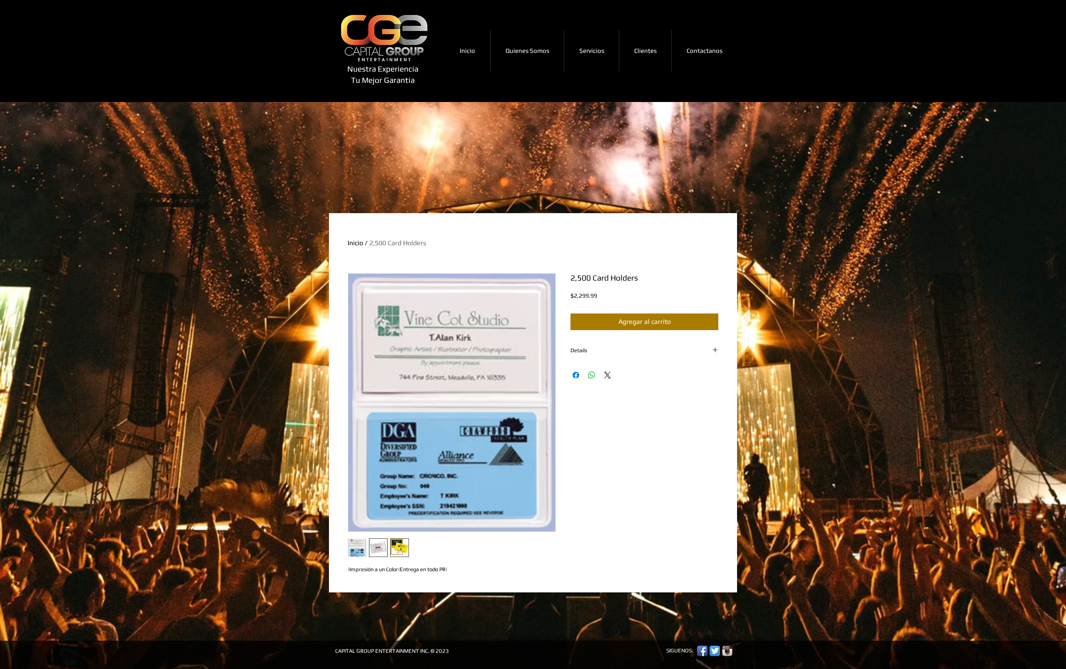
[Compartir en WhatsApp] (592, 375)
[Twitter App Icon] (715, 651)
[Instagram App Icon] (727, 651)
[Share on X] (608, 375)
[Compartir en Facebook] (576, 375)
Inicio (355, 243)
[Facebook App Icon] (702, 651)
